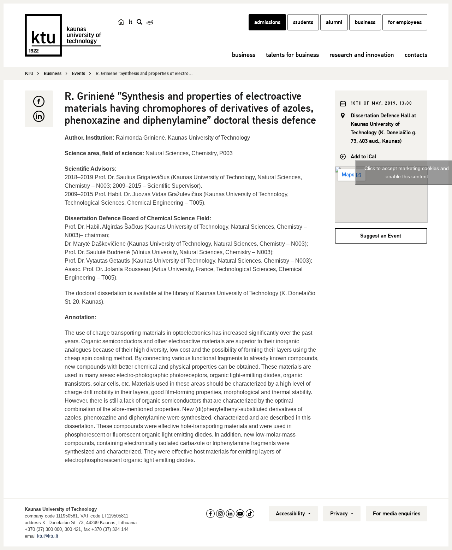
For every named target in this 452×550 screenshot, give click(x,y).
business (365, 22)
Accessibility (291, 513)
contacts (416, 55)
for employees (405, 22)
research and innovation (361, 55)
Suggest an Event (380, 235)
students (303, 22)
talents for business (292, 55)
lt (130, 22)
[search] (139, 22)
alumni (334, 22)
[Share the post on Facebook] (39, 101)
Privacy (339, 513)
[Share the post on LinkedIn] (39, 116)
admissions (267, 22)
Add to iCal (363, 156)
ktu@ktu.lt (47, 536)
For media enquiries (396, 513)
